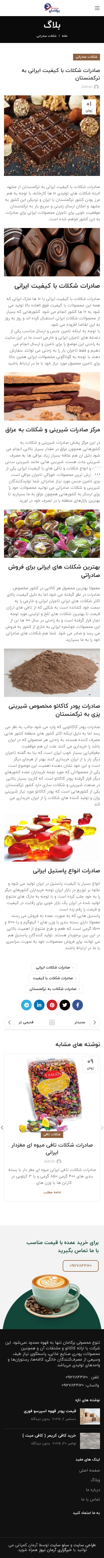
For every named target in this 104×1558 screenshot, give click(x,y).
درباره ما (93, 1490)
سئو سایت (59, 1545)
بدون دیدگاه (40, 1419)
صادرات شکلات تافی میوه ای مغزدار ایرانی (52, 1148)
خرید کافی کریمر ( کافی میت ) (49, 1435)
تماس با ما (90, 1499)
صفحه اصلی (89, 1470)
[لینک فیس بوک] (77, 1005)
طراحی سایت (85, 1545)
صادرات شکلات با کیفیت (53, 978)
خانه (64, 36)
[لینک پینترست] (52, 1005)
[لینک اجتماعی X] (64, 1005)
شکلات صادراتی (47, 36)
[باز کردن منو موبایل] (97, 8)
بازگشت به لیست (52, 1022)
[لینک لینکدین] (39, 1005)
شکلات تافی (52, 1134)
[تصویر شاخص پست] (90, 1416)
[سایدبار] (97, 474)
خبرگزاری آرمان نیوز (55, 1550)
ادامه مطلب (52, 1192)
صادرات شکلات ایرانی (53, 967)
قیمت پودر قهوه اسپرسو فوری (50, 1411)
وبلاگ (95, 1480)
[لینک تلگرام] (26, 1005)
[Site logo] (52, 7)
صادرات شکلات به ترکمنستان (52, 989)
